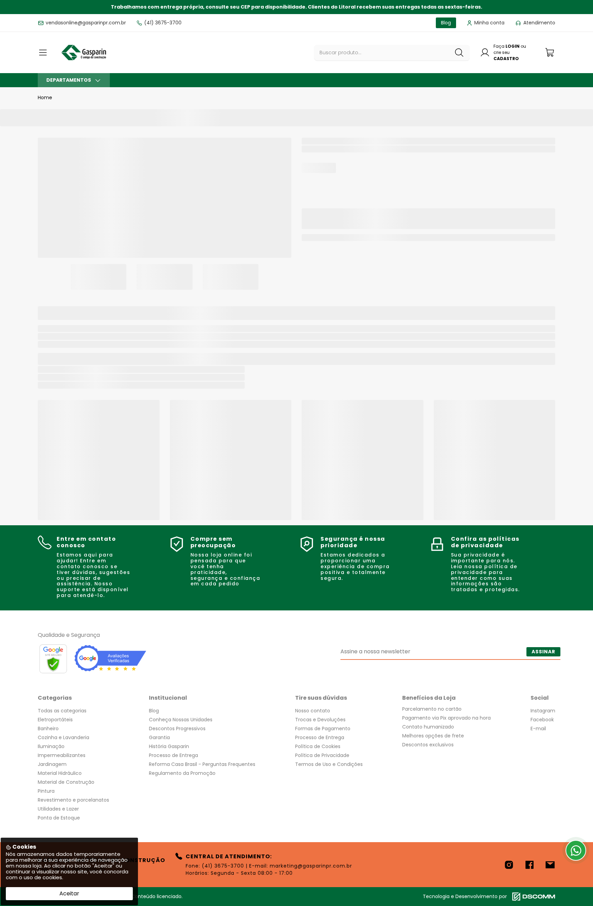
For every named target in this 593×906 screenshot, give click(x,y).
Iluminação (51, 746)
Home (45, 97)
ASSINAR (543, 651)
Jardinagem (52, 764)
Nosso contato (312, 710)
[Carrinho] (550, 52)
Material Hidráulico (60, 773)
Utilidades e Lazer (58, 808)
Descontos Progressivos (177, 728)
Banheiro (48, 728)
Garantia (159, 737)
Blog (154, 710)
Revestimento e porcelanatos (73, 799)
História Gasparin (169, 746)
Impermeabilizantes (61, 755)
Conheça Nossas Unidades (180, 719)
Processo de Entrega (173, 755)
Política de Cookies (317, 746)
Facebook (542, 719)
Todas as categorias (62, 710)
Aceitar (69, 893)
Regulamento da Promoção (182, 773)
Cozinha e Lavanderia (63, 737)
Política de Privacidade (322, 755)
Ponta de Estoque (59, 817)
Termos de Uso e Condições (329, 764)
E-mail (538, 728)
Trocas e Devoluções (320, 719)
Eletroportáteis (55, 719)
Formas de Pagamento (322, 728)
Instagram (543, 710)
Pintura (46, 791)
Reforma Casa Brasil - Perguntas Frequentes (202, 764)
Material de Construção (66, 782)
